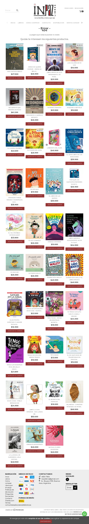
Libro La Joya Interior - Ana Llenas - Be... (35, 412)
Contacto (46, 23)
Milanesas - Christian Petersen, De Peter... (74, 406)
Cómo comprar (33, 23)
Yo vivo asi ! (14, 272)
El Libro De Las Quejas (54, 197)
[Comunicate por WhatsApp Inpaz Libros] (84, 513)
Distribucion (58, 23)
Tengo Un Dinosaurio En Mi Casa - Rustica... (34, 310)
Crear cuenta (68, 8)
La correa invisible (14, 148)
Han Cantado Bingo (14, 71)
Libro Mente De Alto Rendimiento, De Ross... (54, 74)
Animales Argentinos (34, 444)
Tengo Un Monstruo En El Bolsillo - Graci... (14, 367)
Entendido (46, 521)
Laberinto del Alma (54, 148)
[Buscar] (17, 10)
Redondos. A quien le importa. (34, 116)
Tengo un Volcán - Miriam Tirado (34, 356)
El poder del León (34, 150)
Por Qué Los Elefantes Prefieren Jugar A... (74, 182)
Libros (21, 23)
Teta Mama (54, 355)
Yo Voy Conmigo (34, 240)
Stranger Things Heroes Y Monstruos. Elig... (15, 200)
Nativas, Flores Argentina (54, 448)
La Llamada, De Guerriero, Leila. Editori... (14, 457)
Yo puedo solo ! (34, 273)
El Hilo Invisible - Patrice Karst (14, 234)
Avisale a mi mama (54, 242)
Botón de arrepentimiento (74, 514)
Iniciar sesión (79, 8)
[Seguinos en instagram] (67, 479)
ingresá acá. (77, 512)
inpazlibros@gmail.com (50, 479)
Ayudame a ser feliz (74, 107)
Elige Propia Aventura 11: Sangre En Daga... (14, 322)
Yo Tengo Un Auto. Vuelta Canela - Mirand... (74, 314)
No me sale (34, 189)
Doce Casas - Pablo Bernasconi (14, 402)
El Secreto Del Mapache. (54, 400)
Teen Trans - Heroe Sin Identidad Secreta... (54, 320)
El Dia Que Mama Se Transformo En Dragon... (74, 357)
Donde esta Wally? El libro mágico (74, 278)
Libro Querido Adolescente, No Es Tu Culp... (74, 240)
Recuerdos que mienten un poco (14, 109)
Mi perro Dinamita (54, 107)
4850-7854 (45, 477)
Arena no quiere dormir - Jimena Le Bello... (34, 69)
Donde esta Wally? (54, 277)
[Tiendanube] (14, 510)
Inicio (13, 23)
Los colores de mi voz (74, 64)
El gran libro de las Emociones (74, 156)
